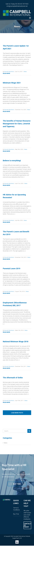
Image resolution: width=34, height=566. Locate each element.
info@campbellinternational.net (17, 6)
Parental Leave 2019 (11, 268)
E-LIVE (20, 538)
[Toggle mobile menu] (30, 18)
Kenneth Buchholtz (9, 71)
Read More (6, 73)
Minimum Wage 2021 (12, 83)
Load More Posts (17, 413)
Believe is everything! (12, 160)
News (25, 71)
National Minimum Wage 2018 (15, 341)
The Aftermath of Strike (13, 377)
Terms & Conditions (16, 509)
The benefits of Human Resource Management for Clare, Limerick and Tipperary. (17, 124)
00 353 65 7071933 (21, 4)
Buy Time (16, 514)
